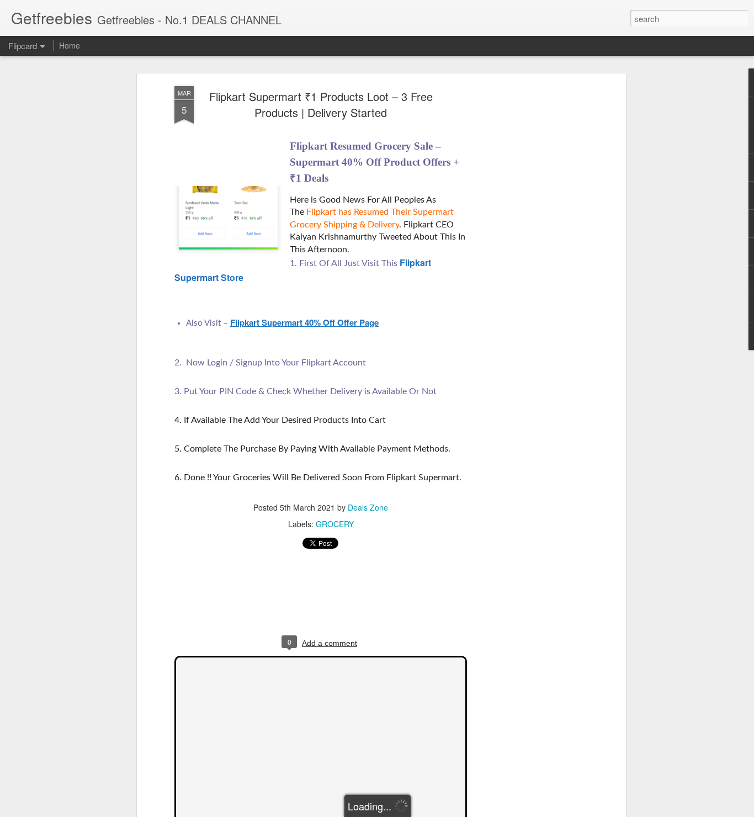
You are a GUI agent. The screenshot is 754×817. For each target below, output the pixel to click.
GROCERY (335, 523)
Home (69, 45)
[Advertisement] (527, 260)
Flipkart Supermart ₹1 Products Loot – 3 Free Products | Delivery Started (321, 104)
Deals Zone (368, 507)
